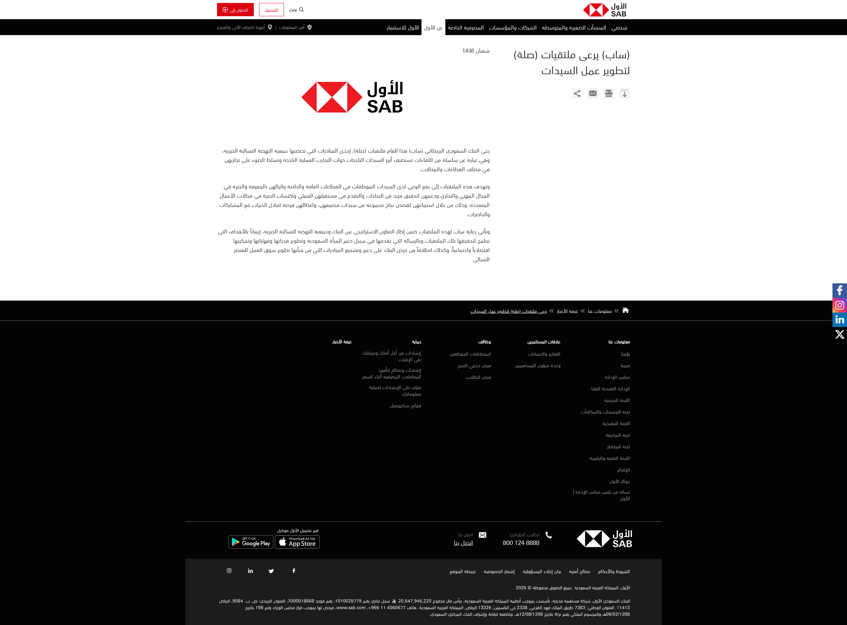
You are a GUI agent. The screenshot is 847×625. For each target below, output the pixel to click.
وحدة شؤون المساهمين (537, 365)
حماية (416, 341)
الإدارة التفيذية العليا (610, 388)
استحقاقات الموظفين (470, 353)
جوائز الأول (620, 481)
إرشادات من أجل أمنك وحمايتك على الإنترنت (391, 355)
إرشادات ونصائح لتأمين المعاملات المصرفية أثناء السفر (391, 373)
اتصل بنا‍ (463, 542)
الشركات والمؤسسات (513, 27)
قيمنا (625, 365)
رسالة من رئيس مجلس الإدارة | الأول (601, 495)
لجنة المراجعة (617, 434)
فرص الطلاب (478, 376)
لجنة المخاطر (618, 446)
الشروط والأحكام (614, 571)
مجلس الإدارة (617, 376)
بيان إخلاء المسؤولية (542, 571)
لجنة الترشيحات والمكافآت (605, 411)
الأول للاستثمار (403, 27)
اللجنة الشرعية (617, 400)
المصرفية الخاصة (466, 27)
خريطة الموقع (462, 571)
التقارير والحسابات (544, 353)
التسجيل (271, 10)
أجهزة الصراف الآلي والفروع (241, 27)
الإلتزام (623, 469)
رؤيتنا (625, 353)
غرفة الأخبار (342, 341)
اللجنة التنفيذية (616, 423)
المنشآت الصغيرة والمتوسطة (574, 27)
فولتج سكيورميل (405, 405)
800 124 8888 (521, 542)
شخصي (619, 27)
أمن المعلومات (291, 27)
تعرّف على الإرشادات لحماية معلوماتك (395, 390)
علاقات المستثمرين (543, 341)
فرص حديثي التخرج (474, 365)
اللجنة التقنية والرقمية (610, 458)
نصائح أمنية (579, 571)
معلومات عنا (619, 341)
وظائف (484, 341)
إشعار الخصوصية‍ (499, 571)
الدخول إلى (239, 10)
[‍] (624, 94)
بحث (293, 9)
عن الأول (433, 27)
